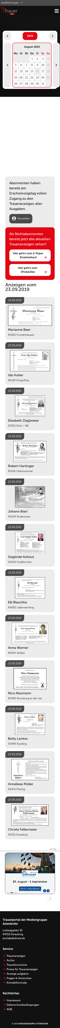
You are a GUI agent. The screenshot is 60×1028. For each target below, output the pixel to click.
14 (26, 71)
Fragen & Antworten (19, 978)
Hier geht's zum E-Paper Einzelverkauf (28, 255)
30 (37, 83)
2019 (30, 36)
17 (43, 71)
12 (15, 71)
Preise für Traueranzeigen (22, 969)
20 (21, 77)
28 (26, 83)
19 (15, 77)
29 (32, 83)
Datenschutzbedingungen (23, 1004)
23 (37, 77)
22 (32, 77)
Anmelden (23, 218)
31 (43, 83)
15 (32, 71)
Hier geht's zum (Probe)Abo (28, 270)
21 (26, 77)
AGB (9, 1009)
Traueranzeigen (16, 955)
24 (42, 77)
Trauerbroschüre (17, 964)
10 (43, 65)
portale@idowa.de (14, 938)
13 (21, 71)
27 (21, 83)
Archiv (10, 960)
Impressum (14, 1000)
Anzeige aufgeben (18, 973)
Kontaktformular (17, 982)
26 (15, 83)
